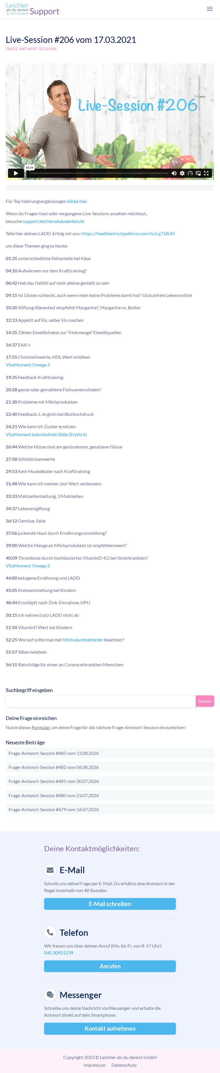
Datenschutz (124, 1065)
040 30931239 (58, 952)
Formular (41, 727)
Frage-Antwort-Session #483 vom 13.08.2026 (54, 753)
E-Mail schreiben (110, 903)
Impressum (95, 1065)
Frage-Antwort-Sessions (31, 49)
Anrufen (110, 966)
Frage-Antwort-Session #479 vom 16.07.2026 (54, 809)
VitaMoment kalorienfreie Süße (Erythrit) (46, 434)
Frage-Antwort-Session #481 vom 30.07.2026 (54, 781)
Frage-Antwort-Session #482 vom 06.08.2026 (54, 767)
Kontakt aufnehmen (110, 1028)
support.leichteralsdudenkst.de (53, 221)
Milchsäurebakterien (82, 639)
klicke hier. (77, 201)
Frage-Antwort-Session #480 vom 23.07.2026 (54, 795)
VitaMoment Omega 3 (28, 364)
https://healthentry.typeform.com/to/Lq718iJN (128, 233)
